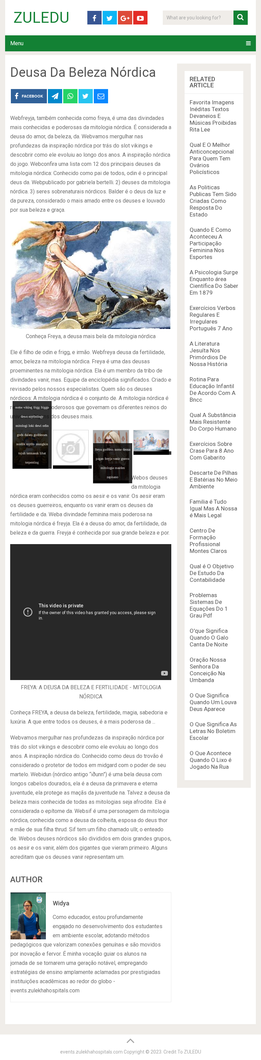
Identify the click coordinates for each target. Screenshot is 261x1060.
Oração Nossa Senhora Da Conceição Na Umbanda (208, 669)
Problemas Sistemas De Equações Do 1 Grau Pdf (209, 605)
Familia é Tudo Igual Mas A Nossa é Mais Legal (213, 508)
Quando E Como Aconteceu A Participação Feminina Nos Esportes (210, 243)
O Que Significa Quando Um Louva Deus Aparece (213, 702)
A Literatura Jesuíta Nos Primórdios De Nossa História (208, 353)
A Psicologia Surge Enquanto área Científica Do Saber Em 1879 (214, 282)
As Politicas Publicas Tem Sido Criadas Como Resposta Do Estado (213, 201)
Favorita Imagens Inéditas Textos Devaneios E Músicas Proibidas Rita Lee (213, 116)
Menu (16, 43)
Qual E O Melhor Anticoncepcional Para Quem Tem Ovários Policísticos (212, 158)
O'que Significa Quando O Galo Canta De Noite (209, 637)
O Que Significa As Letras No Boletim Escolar (213, 731)
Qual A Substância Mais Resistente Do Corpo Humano (213, 422)
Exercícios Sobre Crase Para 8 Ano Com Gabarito (212, 450)
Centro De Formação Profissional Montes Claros (208, 540)
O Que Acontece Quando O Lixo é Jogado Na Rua (210, 760)
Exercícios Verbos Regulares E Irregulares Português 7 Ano (213, 318)
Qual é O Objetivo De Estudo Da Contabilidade (212, 573)
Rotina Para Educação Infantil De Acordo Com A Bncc (213, 389)
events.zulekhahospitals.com (91, 1052)
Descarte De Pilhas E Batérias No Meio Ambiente (214, 479)
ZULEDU (41, 17)
